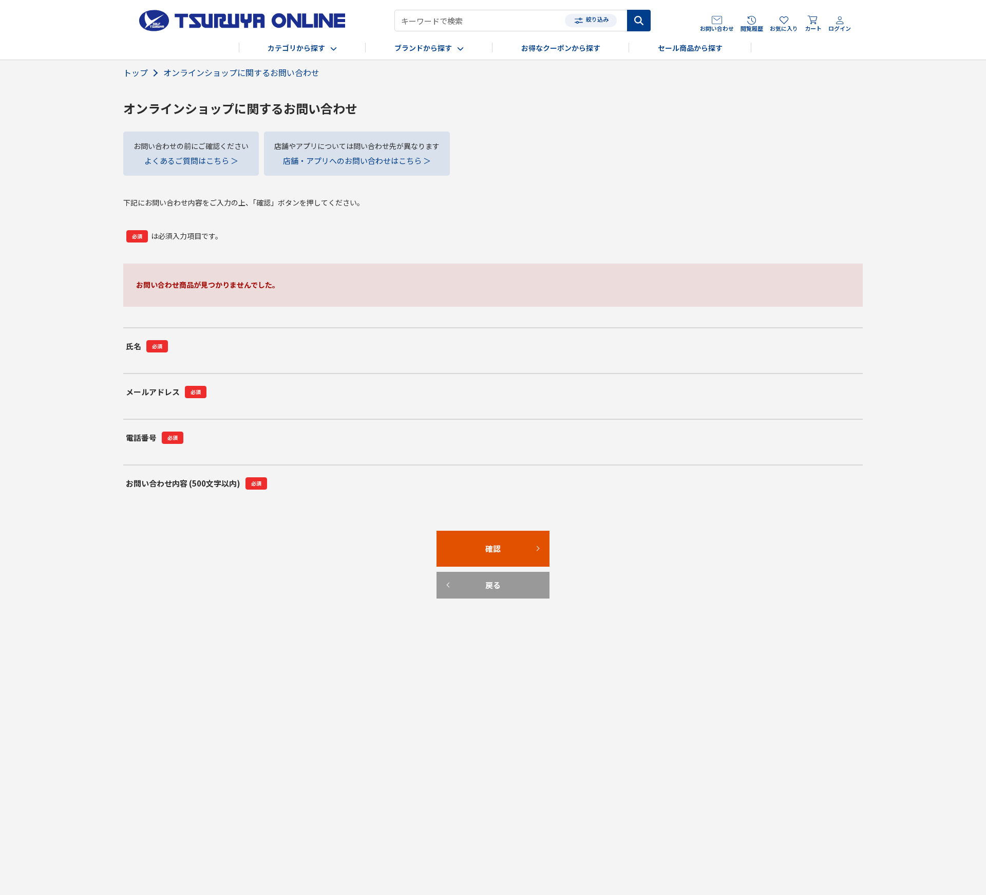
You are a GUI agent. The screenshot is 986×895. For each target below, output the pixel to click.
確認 (493, 630)
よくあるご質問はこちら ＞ (191, 160)
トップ (135, 72)
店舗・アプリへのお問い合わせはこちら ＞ (357, 160)
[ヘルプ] (190, 499)
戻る (493, 667)
